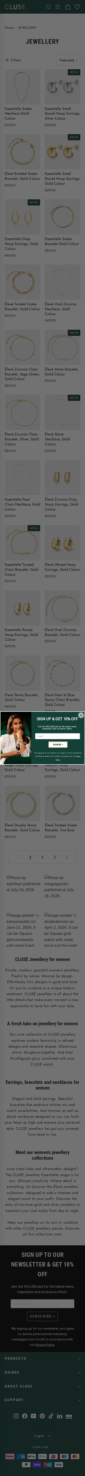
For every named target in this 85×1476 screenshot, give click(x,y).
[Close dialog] (81, 715)
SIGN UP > (58, 745)
